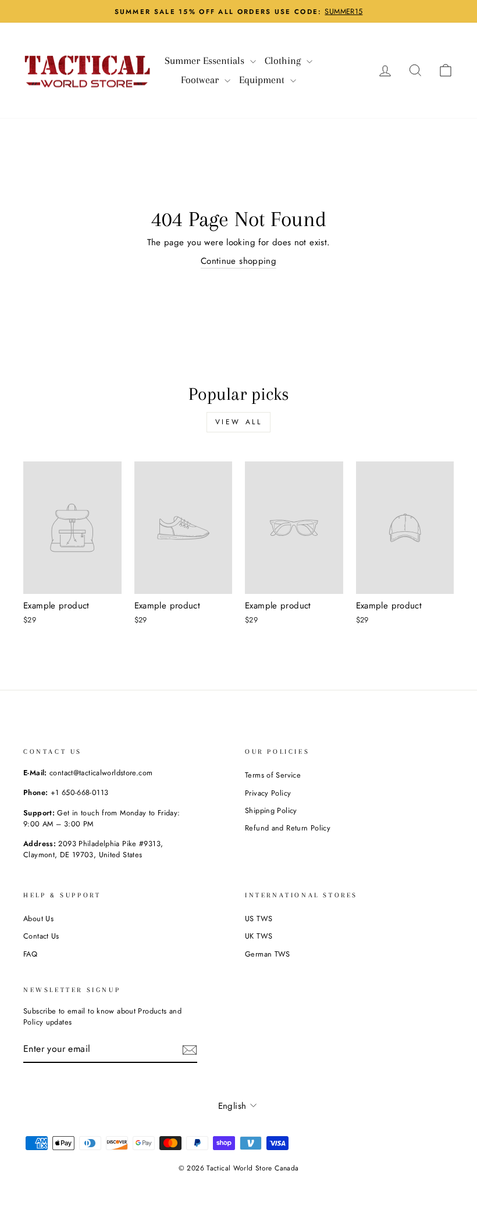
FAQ (30, 953)
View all (238, 422)
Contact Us (41, 935)
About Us (38, 918)
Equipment (263, 79)
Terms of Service (273, 774)
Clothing (284, 60)
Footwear (201, 79)
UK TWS (258, 935)
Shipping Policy (271, 810)
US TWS (258, 918)
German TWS (267, 953)
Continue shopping (238, 261)
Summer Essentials (206, 60)
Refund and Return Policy (287, 827)
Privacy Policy (268, 793)
